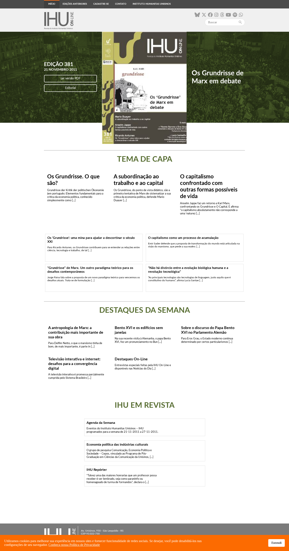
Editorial (70, 88)
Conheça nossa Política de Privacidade (74, 545)
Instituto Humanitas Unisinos (152, 4)
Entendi (276, 542)
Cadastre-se (101, 4)
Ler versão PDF (70, 78)
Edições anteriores (75, 4)
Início (51, 4)
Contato (120, 4)
